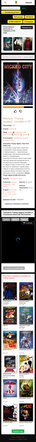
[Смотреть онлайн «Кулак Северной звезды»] (26, 363)
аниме (10, 132)
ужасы (25, 134)
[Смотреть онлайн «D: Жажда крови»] (10, 412)
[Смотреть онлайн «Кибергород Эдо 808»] (26, 339)
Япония (11, 129)
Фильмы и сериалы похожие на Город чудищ (16, 276)
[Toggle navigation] (5, 2)
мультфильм (19, 132)
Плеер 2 (6, 219)
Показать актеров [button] (16, 178)
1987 (13, 125)
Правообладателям (18, 437)
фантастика (7, 134)
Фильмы (6, 140)
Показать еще (18, 431)
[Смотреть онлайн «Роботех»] (10, 315)
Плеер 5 (24, 219)
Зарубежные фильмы (20, 138)
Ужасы (12, 140)
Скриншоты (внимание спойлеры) (17, 204)
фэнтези (17, 134)
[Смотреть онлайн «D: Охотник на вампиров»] (10, 291)
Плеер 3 (15, 219)
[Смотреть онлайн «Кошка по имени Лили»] (26, 412)
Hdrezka (28, 2)
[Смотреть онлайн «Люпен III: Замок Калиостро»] (26, 291)
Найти (24, 8)
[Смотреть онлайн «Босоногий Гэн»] (10, 339)
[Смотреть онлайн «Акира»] (10, 388)
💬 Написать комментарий (14, 268)
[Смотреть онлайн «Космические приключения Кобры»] (10, 363)
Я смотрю (28, 223)
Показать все (26, 27)
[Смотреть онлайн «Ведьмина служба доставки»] (26, 315)
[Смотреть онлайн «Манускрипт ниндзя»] (26, 388)
